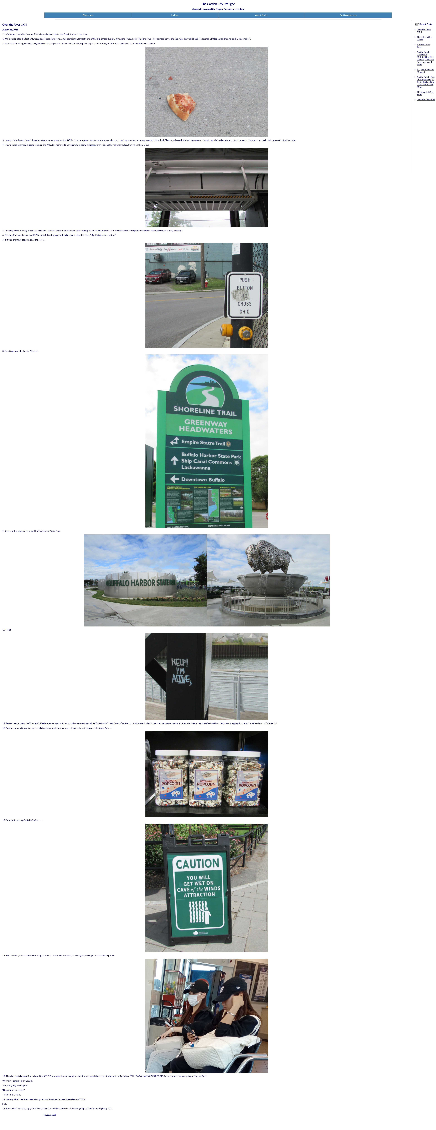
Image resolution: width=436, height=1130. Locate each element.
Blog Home (88, 15)
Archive (174, 15)
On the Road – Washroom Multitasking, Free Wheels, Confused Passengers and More (425, 58)
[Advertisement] (423, 139)
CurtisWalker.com (348, 15)
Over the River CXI (426, 99)
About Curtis (261, 15)
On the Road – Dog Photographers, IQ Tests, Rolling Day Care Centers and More (426, 82)
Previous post (49, 1115)
